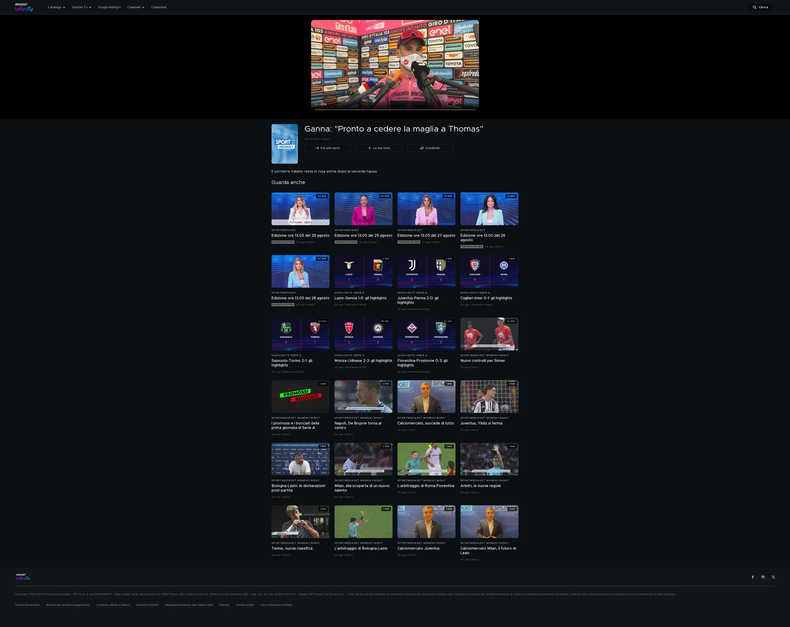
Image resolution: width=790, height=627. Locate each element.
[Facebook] (753, 577)
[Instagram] (763, 577)
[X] (773, 577)
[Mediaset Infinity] (24, 7)
